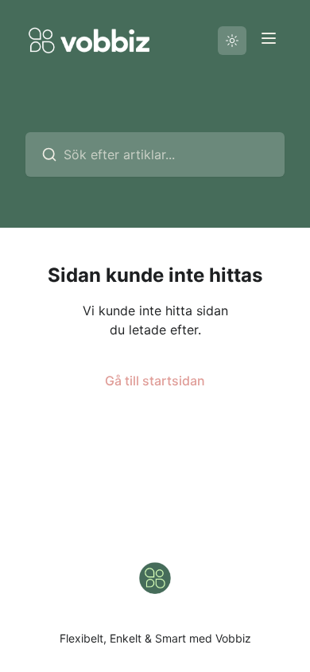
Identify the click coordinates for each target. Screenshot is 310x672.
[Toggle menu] (269, 38)
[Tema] (232, 40)
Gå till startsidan (155, 381)
